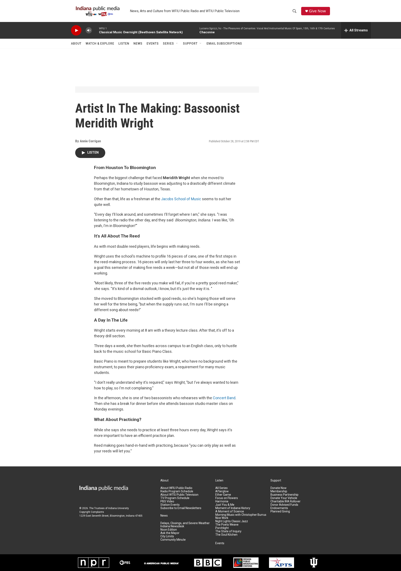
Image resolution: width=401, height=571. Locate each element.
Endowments (279, 508)
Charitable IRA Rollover (285, 501)
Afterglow (222, 491)
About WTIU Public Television (179, 494)
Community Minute (173, 539)
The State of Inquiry (228, 531)
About (76, 43)
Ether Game (223, 494)
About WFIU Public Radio (176, 488)
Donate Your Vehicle (283, 498)
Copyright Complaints (91, 512)
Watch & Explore (100, 43)
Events (153, 43)
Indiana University (118, 508)
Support (190, 43)
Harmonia (221, 501)
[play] (76, 30)
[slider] (95, 30)
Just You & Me (224, 504)
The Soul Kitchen (226, 534)
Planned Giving (280, 511)
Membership (278, 491)
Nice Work (221, 518)
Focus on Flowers (226, 498)
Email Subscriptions (224, 43)
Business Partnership (284, 494)
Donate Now (278, 488)
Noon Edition (168, 529)
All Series (221, 488)
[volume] (88, 30)
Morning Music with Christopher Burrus (240, 514)
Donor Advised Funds (284, 504)
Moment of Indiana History (232, 508)
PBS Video (167, 501)
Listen (123, 43)
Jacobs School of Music (181, 199)
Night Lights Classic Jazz (231, 521)
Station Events (170, 504)
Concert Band (224, 398)
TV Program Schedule (174, 498)
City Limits (167, 536)
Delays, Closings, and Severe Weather (185, 523)
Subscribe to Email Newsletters (180, 508)
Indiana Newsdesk (172, 526)
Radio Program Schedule (176, 491)
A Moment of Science (229, 511)
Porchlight (222, 528)
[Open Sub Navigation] (177, 43)
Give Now (317, 11)
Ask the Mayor (169, 533)
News (137, 43)
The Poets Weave (227, 524)
